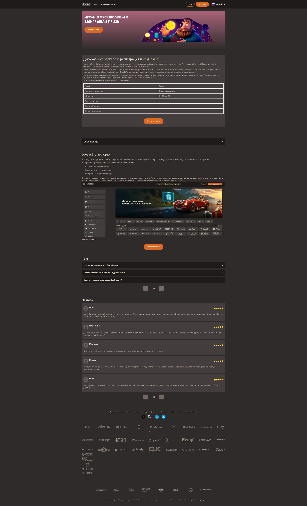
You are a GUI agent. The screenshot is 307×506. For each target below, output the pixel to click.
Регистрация (202, 4)
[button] (149, 431)
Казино (114, 4)
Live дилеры (105, 4)
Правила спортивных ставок (187, 412)
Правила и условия (117, 412)
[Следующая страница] (161, 288)
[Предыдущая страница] (145, 288)
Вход (190, 4)
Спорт (96, 4)
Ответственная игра (133, 412)
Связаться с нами (167, 412)
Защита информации (151, 412)
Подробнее (93, 30)
